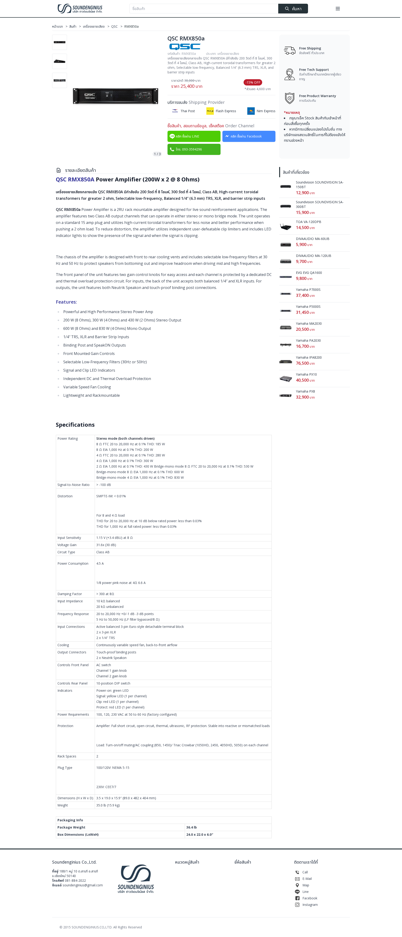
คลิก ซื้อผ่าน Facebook (246, 136)
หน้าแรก (59, 26)
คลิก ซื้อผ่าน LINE (187, 136)
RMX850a (131, 26)
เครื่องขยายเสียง (96, 26)
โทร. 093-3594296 (189, 149)
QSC (116, 26)
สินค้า (75, 26)
